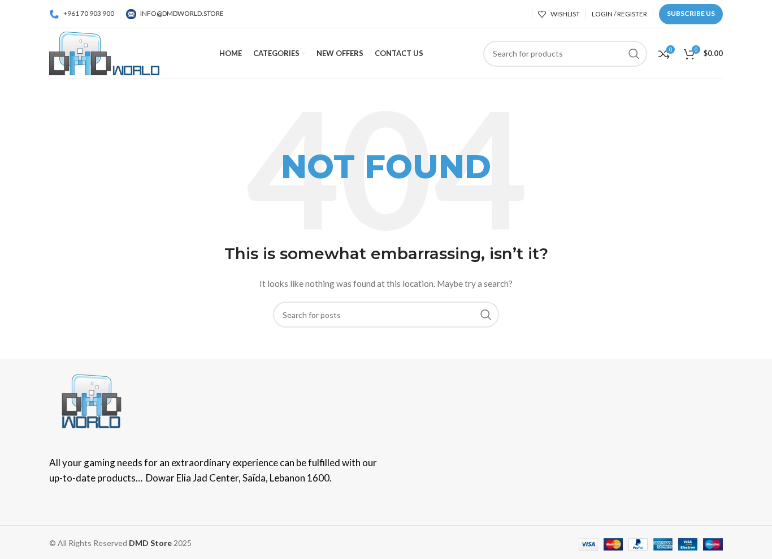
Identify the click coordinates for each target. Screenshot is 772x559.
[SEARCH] (486, 315)
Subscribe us (691, 13)
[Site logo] (104, 52)
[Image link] (91, 400)
